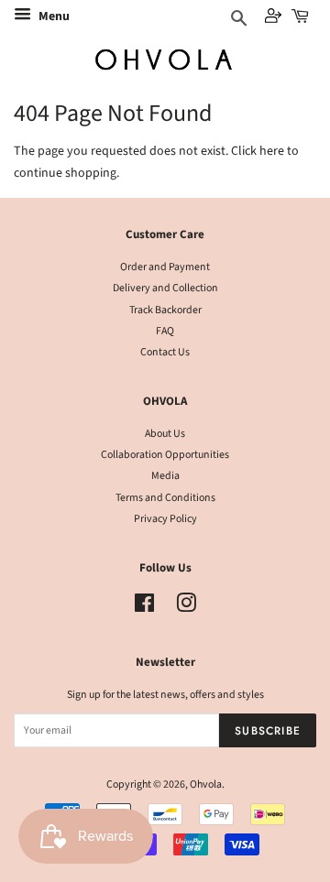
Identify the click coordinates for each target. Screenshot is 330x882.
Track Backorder (165, 310)
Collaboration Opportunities (165, 455)
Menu (53, 16)
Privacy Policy (165, 519)
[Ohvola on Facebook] (144, 607)
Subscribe (268, 730)
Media (165, 476)
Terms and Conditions (165, 498)
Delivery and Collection (165, 288)
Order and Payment (165, 267)
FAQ (165, 331)
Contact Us (165, 352)
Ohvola (206, 784)
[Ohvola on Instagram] (186, 607)
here (271, 151)
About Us (165, 433)
